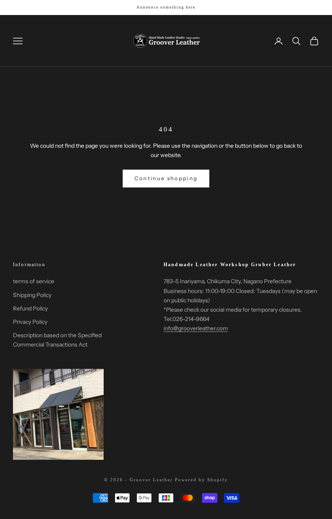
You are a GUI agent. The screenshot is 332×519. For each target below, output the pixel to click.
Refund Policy (30, 308)
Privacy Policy (30, 321)
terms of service (33, 281)
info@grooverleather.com (196, 328)
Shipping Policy (32, 295)
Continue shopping (166, 178)
